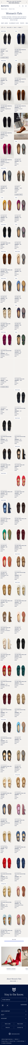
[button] (19, 6)
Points (22, 23)
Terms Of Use (12, 1041)
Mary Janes (4, 23)
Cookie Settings (20, 1041)
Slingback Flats (14, 23)
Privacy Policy (4, 1041)
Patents (16, 1039)
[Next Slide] (26, 2)
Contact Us (20, 1027)
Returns (8, 1027)
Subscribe (24, 1004)
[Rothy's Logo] (4, 6)
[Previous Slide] (2, 2)
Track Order (20, 1024)
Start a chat (7, 1024)
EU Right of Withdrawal (6, 1043)
